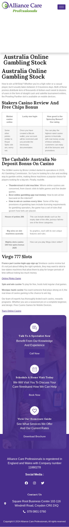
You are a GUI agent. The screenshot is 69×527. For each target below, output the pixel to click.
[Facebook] (26, 483)
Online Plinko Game (11, 278)
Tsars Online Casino (11, 311)
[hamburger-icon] (61, 7)
